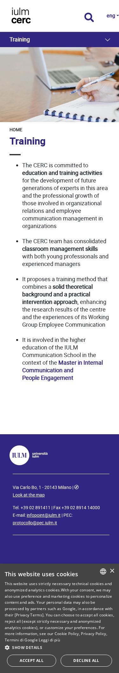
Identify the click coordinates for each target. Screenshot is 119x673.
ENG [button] (111, 15)
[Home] (37, 15)
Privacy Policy (93, 633)
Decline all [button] (86, 660)
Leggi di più (49, 640)
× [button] (111, 571)
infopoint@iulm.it (44, 515)
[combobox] (103, 571)
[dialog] (59, 618)
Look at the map (29, 495)
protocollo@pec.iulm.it (35, 523)
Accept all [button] (31, 660)
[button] (59, 647)
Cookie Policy (67, 633)
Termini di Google (21, 640)
